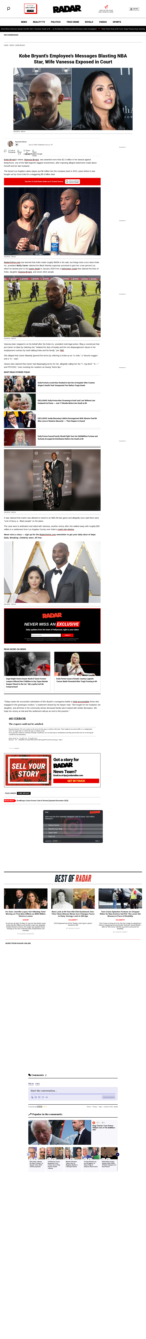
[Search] (8, 10)
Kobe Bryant (20, 45)
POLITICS (56, 22)
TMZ (62, 350)
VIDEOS (103, 22)
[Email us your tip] (30, 13)
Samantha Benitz (21, 142)
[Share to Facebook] (11, 151)
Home (6, 45)
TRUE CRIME (73, 22)
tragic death (34, 269)
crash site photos (66, 529)
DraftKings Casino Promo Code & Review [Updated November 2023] (42, 800)
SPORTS (117, 22)
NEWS (24, 22)
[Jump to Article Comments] (5, 151)
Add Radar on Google (35, 154)
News (12, 45)
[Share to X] (19, 151)
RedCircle (17, 748)
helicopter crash (69, 269)
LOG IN (135, 9)
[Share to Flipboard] (27, 151)
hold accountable (81, 702)
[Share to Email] (34, 151)
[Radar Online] (67, 9)
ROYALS (89, 22)
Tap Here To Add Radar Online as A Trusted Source (44, 181)
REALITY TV (39, 22)
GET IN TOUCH (76, 781)
